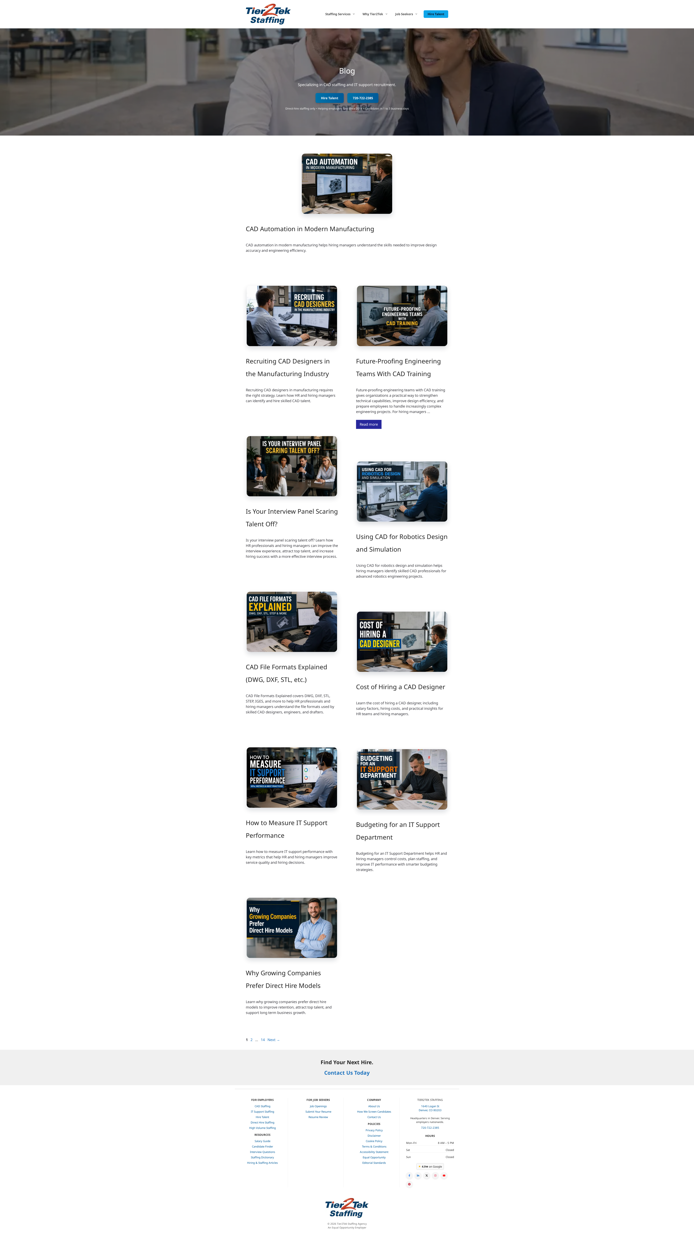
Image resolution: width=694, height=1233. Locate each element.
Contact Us (374, 1117)
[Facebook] (409, 1175)
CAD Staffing (262, 1106)
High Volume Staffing (262, 1128)
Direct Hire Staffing (262, 1122)
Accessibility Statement (374, 1152)
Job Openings (318, 1106)
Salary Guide (262, 1141)
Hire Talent (436, 14)
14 (263, 1039)
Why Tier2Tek (373, 14)
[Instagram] (435, 1175)
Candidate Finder (262, 1146)
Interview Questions (262, 1152)
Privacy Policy (374, 1130)
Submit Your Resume (318, 1111)
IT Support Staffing (262, 1111)
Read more (369, 424)
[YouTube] (444, 1175)
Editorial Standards (374, 1162)
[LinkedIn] (418, 1175)
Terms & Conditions (374, 1146)
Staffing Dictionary (262, 1157)
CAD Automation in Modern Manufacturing (310, 228)
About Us (374, 1106)
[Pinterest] (409, 1184)
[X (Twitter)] (426, 1175)
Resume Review (318, 1117)
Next (273, 1039)
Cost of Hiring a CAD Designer (400, 686)
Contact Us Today (347, 1072)
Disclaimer (374, 1135)
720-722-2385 (363, 98)
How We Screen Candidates (374, 1111)
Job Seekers (404, 14)
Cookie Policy (374, 1141)
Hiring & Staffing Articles (262, 1162)
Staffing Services (337, 14)
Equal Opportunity (374, 1157)
